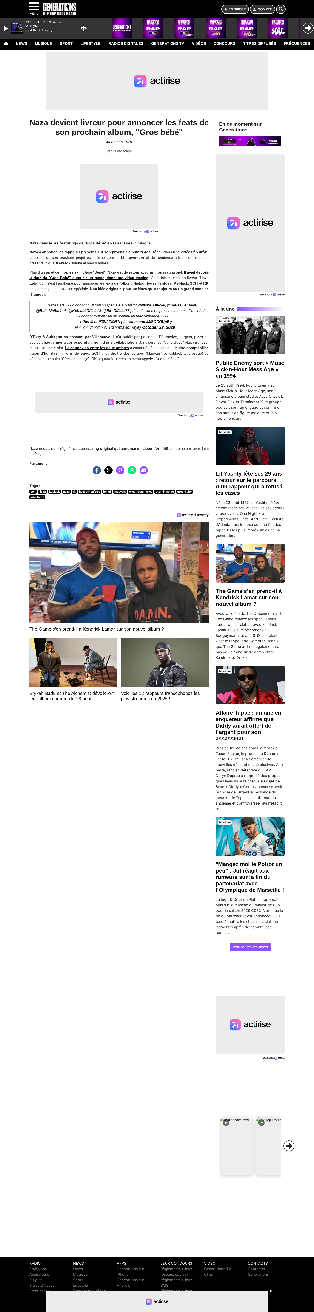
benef (107, 491)
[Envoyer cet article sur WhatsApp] (131, 472)
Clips (208, 1274)
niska (42, 491)
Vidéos (199, 43)
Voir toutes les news (250, 947)
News (21, 43)
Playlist (35, 1280)
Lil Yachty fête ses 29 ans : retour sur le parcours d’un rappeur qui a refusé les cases (249, 483)
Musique (43, 43)
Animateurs (39, 1274)
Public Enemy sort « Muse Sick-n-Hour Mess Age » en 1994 (250, 369)
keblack (54, 491)
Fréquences (297, 43)
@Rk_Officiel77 (116, 311)
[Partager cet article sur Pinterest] (119, 472)
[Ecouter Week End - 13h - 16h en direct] (250, 141)
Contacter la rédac (89, 1291)
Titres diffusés (259, 43)
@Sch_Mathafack (51, 311)
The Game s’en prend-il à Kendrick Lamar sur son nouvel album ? (249, 597)
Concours (224, 43)
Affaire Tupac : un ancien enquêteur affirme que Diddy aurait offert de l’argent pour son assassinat (248, 726)
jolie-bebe (37, 497)
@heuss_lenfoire (182, 305)
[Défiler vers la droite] (288, 1145)
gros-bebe (184, 491)
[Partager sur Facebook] (95, 472)
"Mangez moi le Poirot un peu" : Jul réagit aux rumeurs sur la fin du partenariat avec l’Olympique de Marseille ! (250, 877)
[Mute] (83, 28)
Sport (66, 43)
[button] (236, 1146)
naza (66, 491)
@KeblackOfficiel (83, 311)
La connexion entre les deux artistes (97, 348)
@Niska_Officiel (151, 305)
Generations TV (167, 43)
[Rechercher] (281, 9)
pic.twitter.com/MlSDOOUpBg (146, 322)
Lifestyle (90, 43)
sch (33, 491)
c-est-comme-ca (140, 491)
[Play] (6, 28)
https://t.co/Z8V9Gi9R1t (100, 322)
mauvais (120, 491)
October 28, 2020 (158, 327)
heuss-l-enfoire (89, 491)
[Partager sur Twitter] (107, 472)
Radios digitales (125, 43)
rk (74, 491)
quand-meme (165, 491)
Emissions (38, 1269)
